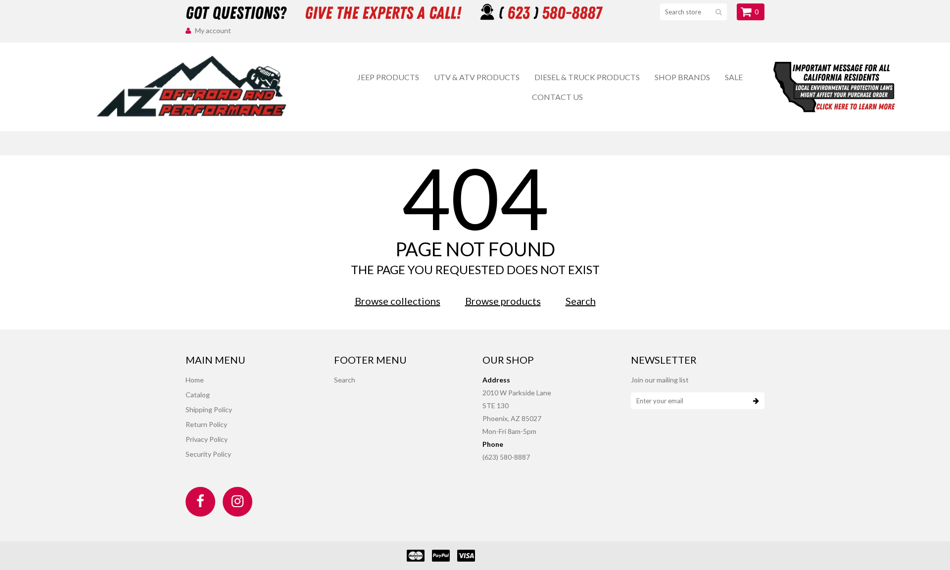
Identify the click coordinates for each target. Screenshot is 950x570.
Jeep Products (388, 77)
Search (581, 301)
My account (213, 30)
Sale (734, 77)
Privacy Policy (207, 439)
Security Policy (208, 454)
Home (195, 380)
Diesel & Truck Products (587, 77)
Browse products (503, 301)
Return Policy (206, 424)
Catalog (198, 394)
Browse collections (397, 301)
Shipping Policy (209, 409)
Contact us (557, 96)
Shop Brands (682, 77)
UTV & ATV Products (477, 77)
